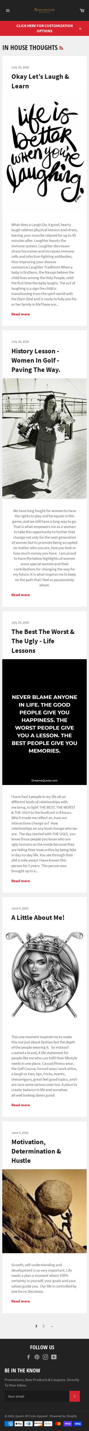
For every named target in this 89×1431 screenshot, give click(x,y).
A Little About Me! (38, 917)
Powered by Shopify (63, 1416)
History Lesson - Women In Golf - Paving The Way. (35, 360)
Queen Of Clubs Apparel (31, 1416)
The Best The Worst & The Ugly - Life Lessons (43, 641)
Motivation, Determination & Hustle (36, 1151)
